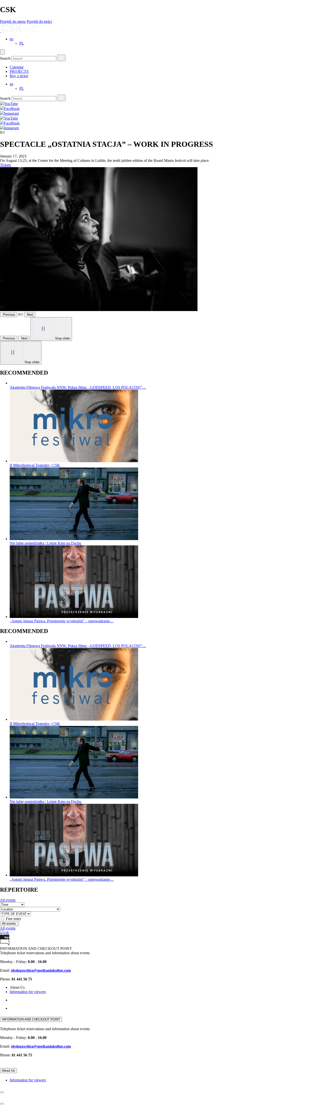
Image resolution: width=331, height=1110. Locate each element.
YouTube (11, 118)
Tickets (5, 165)
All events (8, 900)
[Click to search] (61, 58)
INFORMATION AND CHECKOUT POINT (31, 1019)
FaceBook (12, 123)
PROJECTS (19, 71)
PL (21, 43)
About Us (8, 1070)
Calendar (17, 67)
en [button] (11, 39)
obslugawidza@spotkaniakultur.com (41, 970)
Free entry (13, 919)
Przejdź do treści (39, 21)
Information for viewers (28, 992)
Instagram (11, 128)
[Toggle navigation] (2, 52)
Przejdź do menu (13, 21)
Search (5, 58)
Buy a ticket (19, 76)
